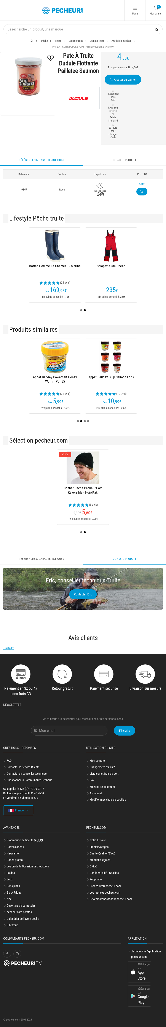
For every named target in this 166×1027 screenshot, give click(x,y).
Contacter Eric (83, 594)
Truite (58, 40)
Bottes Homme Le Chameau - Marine (55, 266)
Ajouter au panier (124, 79)
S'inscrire (124, 730)
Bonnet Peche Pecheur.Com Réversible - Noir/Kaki (83, 490)
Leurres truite (76, 40)
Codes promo (15, 860)
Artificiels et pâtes (121, 40)
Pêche (44, 40)
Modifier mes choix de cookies (108, 799)
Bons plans (13, 886)
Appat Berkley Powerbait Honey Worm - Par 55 (55, 379)
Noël (9, 899)
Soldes (11, 873)
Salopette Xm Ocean (111, 266)
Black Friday (14, 892)
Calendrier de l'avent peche (23, 918)
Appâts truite (97, 40)
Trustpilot (8, 648)
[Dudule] (78, 98)
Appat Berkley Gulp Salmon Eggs (111, 377)
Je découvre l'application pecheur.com (146, 954)
